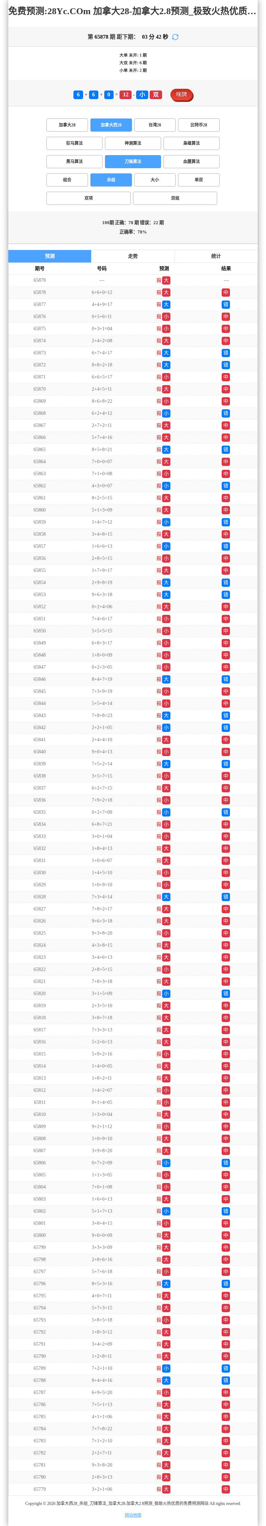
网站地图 (133, 1515)
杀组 (111, 180)
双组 (175, 198)
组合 (67, 180)
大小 (155, 180)
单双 (199, 180)
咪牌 (181, 94)
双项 (89, 198)
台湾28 (155, 125)
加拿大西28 (111, 125)
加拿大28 (67, 125)
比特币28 (198, 125)
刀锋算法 (133, 161)
